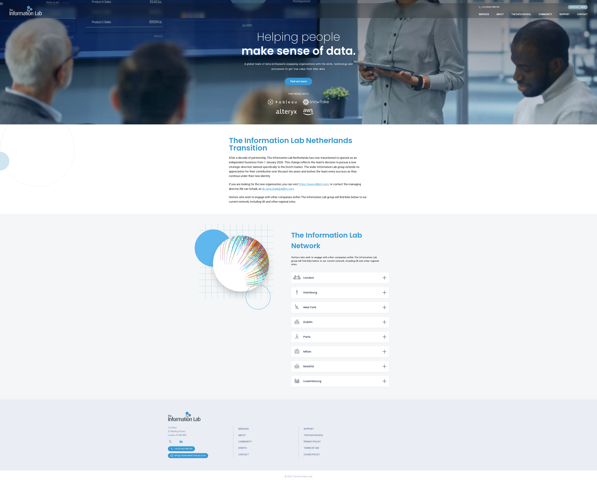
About (500, 14)
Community (545, 14)
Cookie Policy (312, 454)
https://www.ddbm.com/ (314, 184)
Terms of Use (311, 448)
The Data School (521, 14)
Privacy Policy (312, 441)
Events (242, 448)
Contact (582, 14)
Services (484, 14)
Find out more (298, 81)
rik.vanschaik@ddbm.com (278, 188)
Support (564, 14)
